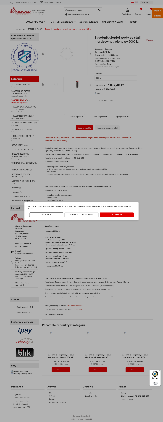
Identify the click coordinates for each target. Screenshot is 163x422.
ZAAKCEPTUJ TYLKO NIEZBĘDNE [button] (81, 215)
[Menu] (159, 371)
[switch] (155, 383)
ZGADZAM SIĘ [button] (116, 215)
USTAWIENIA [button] (46, 215)
